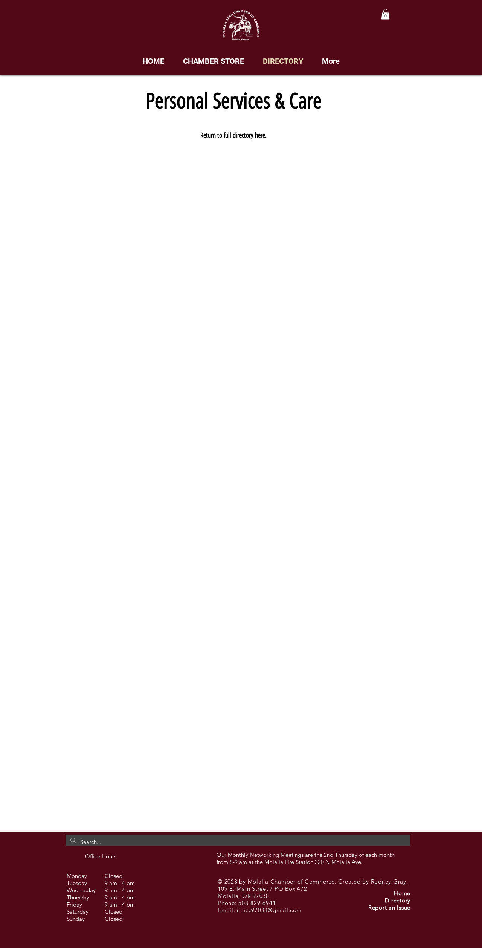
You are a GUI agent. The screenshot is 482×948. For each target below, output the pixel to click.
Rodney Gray (388, 881)
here (260, 135)
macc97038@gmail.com (269, 910)
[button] (385, 14)
